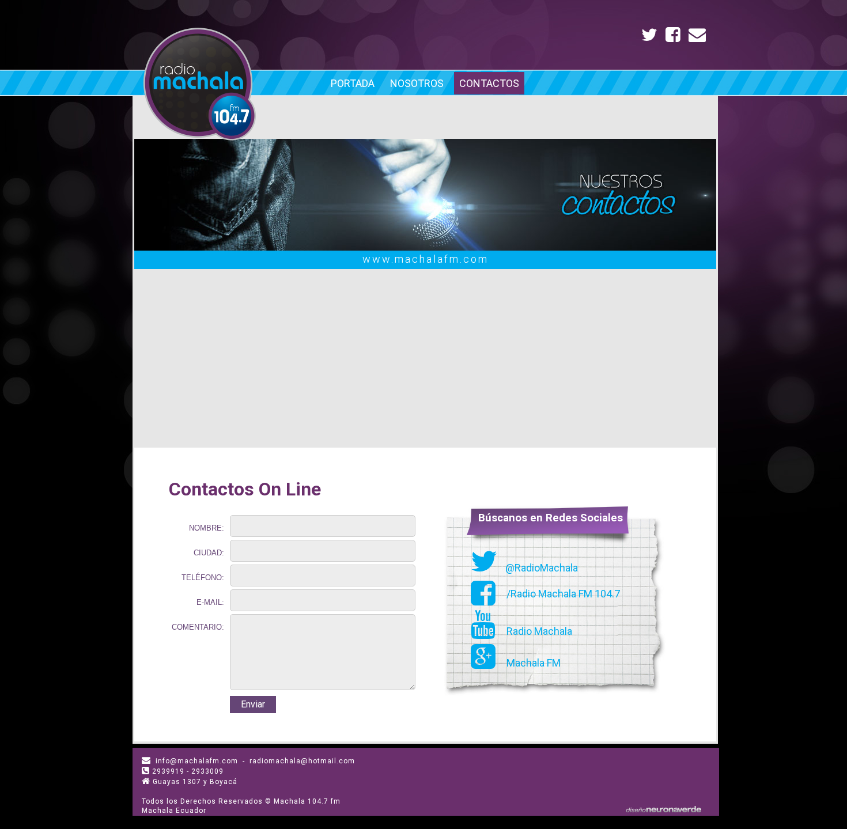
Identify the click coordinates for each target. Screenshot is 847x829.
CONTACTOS (489, 83)
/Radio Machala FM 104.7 (562, 594)
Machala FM (532, 663)
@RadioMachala (540, 568)
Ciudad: (209, 552)
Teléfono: (202, 577)
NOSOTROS (417, 83)
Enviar (253, 704)
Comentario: (198, 627)
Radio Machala (538, 631)
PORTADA (353, 83)
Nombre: (206, 528)
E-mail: (210, 602)
